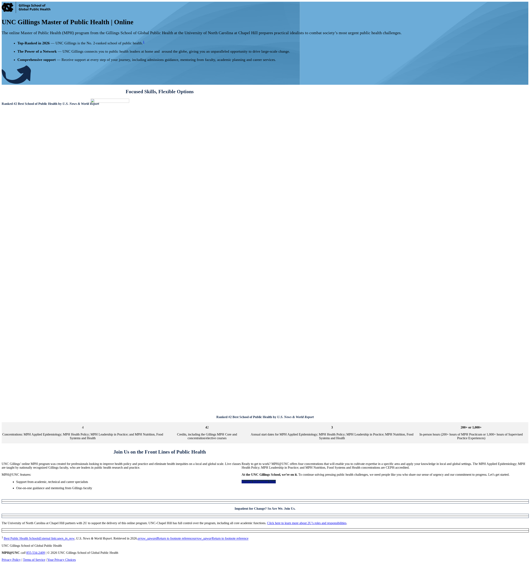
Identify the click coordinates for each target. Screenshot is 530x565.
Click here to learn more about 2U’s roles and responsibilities (306, 523)
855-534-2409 (35, 552)
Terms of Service (34, 559)
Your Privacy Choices (61, 559)
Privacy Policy (11, 559)
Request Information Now (259, 481)
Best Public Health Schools (39, 538)
